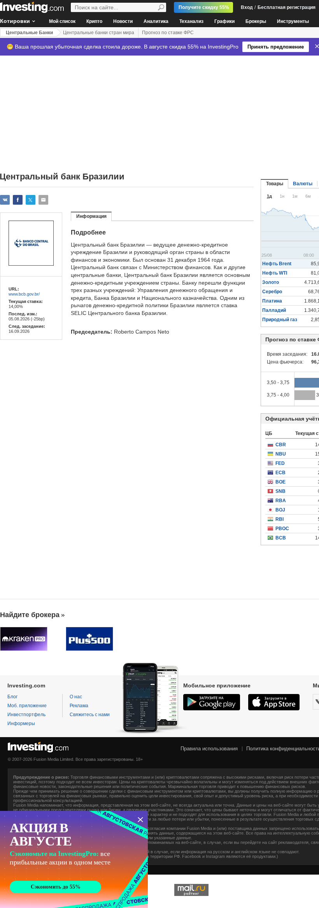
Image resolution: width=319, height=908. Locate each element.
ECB (280, 472)
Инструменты (293, 21)
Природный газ (279, 319)
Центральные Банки (29, 32)
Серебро (272, 291)
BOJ (280, 510)
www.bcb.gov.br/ (24, 294)
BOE (280, 482)
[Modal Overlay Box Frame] (74, 859)
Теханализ (191, 21)
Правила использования (209, 748)
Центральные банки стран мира (98, 32)
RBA (280, 500)
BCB (280, 538)
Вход (247, 7)
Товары (274, 183)
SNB (280, 491)
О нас (76, 696)
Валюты (302, 183)
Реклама (79, 705)
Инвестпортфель (26, 714)
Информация (91, 216)
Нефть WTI (274, 273)
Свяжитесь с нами (90, 714)
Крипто (94, 21)
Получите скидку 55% (204, 7)
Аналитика (156, 21)
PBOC (282, 528)
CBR (280, 444)
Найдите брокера (30, 615)
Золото (270, 282)
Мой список (62, 21)
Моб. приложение (27, 705)
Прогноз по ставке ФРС (168, 32)
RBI (279, 519)
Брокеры (255, 21)
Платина (272, 301)
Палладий (274, 310)
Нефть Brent (276, 263)
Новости (123, 21)
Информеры (21, 723)
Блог (12, 696)
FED (280, 463)
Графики (224, 21)
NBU (280, 454)
